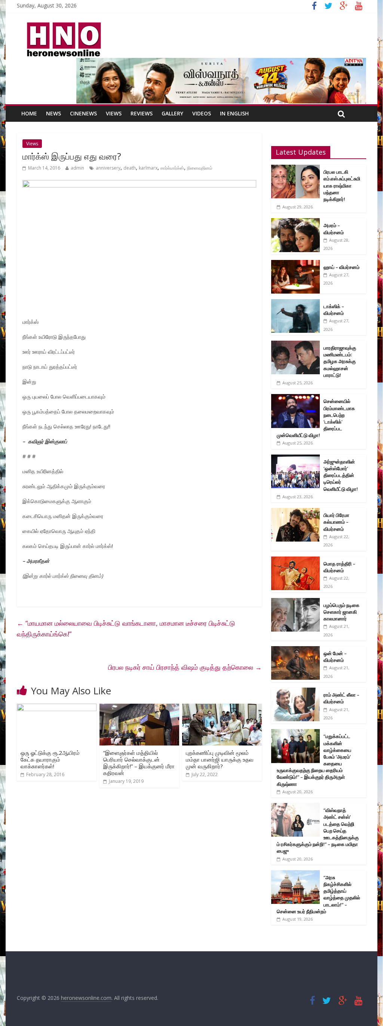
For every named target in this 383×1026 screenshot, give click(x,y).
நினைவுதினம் (199, 168)
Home (29, 113)
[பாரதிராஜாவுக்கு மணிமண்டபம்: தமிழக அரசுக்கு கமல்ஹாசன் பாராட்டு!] (295, 344)
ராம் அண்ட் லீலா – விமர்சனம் (341, 698)
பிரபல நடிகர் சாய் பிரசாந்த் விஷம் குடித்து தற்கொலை (185, 667)
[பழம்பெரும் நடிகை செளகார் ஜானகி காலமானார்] (295, 601)
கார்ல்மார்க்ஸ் (172, 168)
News (53, 113)
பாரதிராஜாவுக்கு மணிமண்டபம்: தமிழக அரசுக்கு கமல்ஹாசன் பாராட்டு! (340, 361)
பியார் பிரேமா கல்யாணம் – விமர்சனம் (336, 522)
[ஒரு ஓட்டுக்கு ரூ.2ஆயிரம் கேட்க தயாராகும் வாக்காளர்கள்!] (56, 708)
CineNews (83, 113)
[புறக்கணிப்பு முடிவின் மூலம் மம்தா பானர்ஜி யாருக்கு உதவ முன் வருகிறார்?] (222, 708)
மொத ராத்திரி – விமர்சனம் (339, 567)
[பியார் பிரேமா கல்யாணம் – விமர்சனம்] (295, 511)
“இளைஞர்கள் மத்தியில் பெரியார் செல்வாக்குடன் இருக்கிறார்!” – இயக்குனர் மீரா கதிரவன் (139, 763)
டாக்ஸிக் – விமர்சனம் (334, 309)
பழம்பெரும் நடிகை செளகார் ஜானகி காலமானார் (341, 612)
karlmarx (148, 168)
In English (234, 113)
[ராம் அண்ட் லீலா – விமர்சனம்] (295, 691)
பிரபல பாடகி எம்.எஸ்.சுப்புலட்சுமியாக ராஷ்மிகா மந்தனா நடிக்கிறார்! (342, 185)
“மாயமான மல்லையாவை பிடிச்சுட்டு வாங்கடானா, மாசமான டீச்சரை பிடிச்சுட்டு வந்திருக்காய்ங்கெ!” (126, 628)
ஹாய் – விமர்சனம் (341, 267)
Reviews (142, 113)
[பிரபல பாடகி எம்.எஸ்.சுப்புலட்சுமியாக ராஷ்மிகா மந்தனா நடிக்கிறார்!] (295, 168)
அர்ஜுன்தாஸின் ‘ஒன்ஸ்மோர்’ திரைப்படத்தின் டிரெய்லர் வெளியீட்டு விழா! (341, 475)
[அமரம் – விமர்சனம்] (295, 222)
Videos (201, 113)
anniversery (108, 168)
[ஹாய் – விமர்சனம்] (295, 263)
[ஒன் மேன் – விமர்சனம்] (295, 650)
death (129, 168)
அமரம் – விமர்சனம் (334, 228)
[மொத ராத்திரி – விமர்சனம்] (295, 560)
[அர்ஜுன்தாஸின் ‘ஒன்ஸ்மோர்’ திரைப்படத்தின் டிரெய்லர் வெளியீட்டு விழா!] (295, 458)
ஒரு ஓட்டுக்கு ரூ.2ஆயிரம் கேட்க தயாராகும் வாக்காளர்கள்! (50, 759)
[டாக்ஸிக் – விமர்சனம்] (295, 303)
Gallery (172, 113)
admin (77, 168)
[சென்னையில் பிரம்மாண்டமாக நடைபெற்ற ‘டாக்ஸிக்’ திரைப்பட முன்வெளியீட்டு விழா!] (295, 398)
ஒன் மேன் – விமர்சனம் (335, 656)
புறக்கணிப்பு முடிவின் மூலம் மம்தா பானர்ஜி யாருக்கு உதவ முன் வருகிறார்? (220, 759)
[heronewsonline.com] (62, 25)
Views (114, 113)
